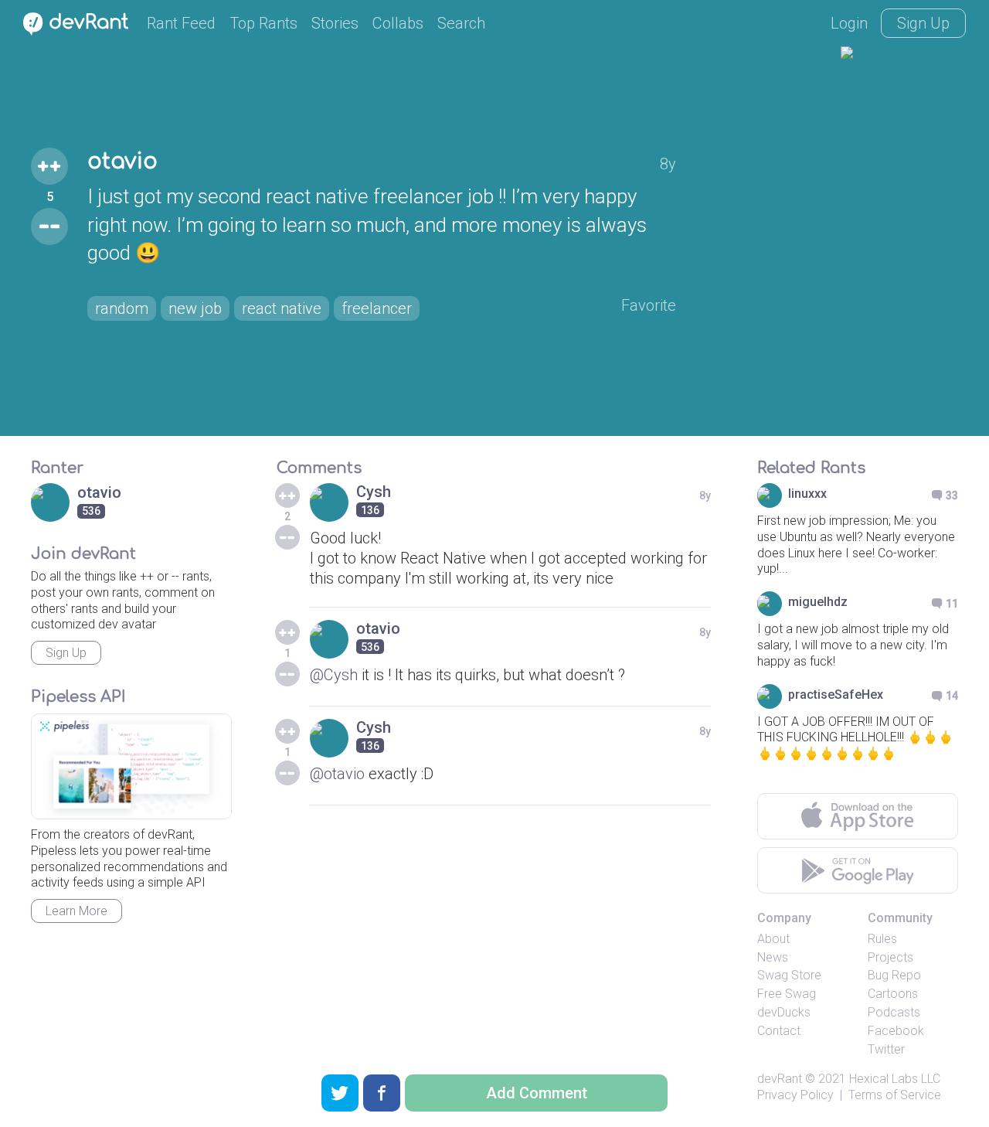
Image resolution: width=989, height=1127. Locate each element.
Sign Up (923, 23)
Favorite (648, 305)
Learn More (76, 911)
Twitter (886, 1049)
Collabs (397, 23)
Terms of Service (894, 1095)
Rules (882, 938)
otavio (122, 161)
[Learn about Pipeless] (131, 766)
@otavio (337, 773)
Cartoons (893, 993)
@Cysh (334, 675)
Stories (335, 23)
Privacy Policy (795, 1095)
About (773, 938)
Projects (890, 957)
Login (849, 23)
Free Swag (786, 993)
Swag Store (789, 975)
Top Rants (263, 23)
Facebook (896, 1030)
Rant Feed (181, 23)
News (772, 957)
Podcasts (894, 1012)
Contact (778, 1030)
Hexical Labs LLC (894, 1078)
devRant (779, 1078)
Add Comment (536, 1093)
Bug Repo (894, 975)
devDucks (784, 1012)
